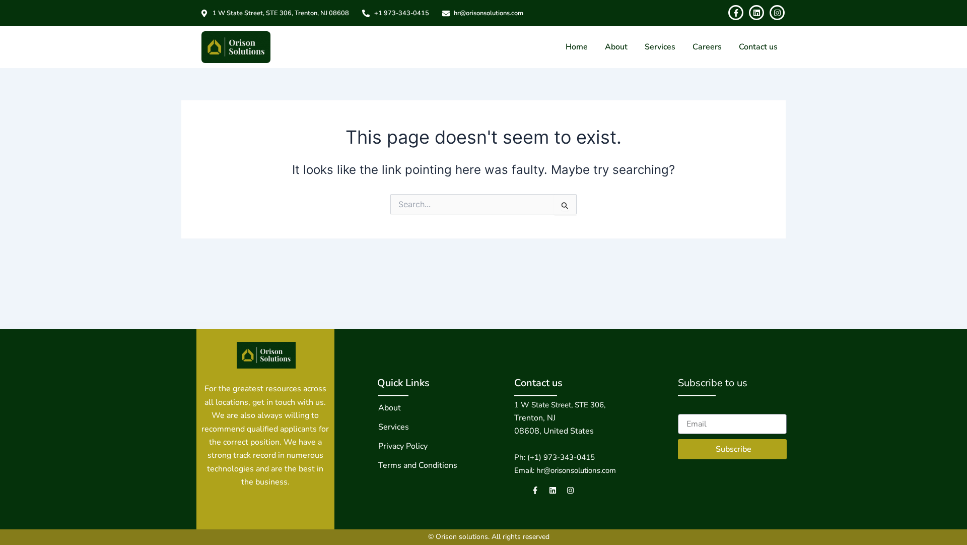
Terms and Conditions (417, 465)
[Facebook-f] (535, 490)
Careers (707, 46)
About (616, 46)
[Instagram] (570, 490)
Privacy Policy (403, 446)
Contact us (758, 46)
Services (660, 46)
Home (577, 46)
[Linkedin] (553, 490)
